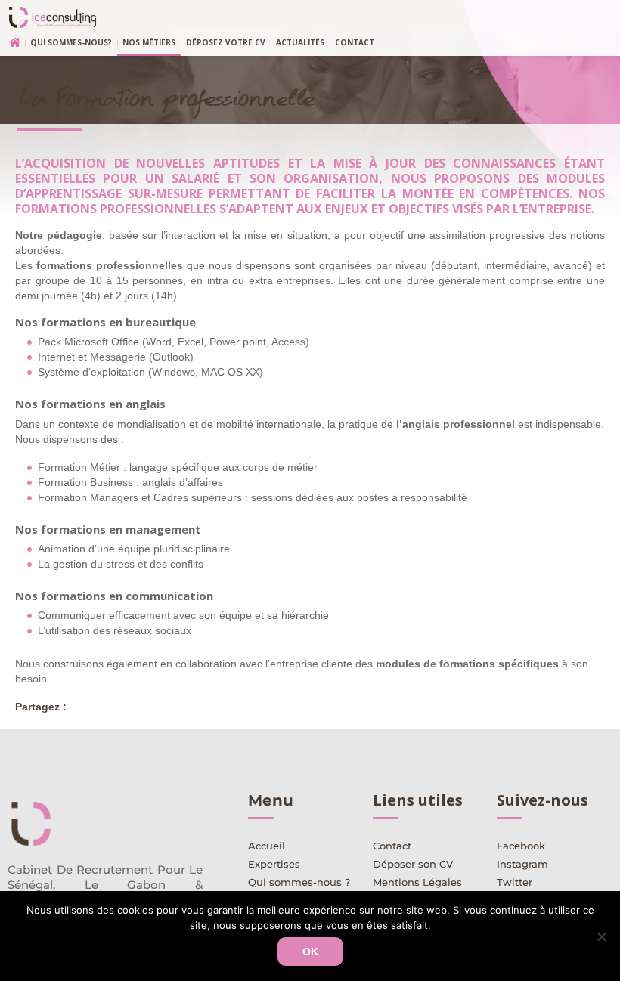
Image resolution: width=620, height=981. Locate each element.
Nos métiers (148, 42)
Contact (354, 42)
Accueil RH (11, 44)
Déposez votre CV (225, 42)
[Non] (601, 936)
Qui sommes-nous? (71, 42)
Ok (310, 951)
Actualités (300, 42)
